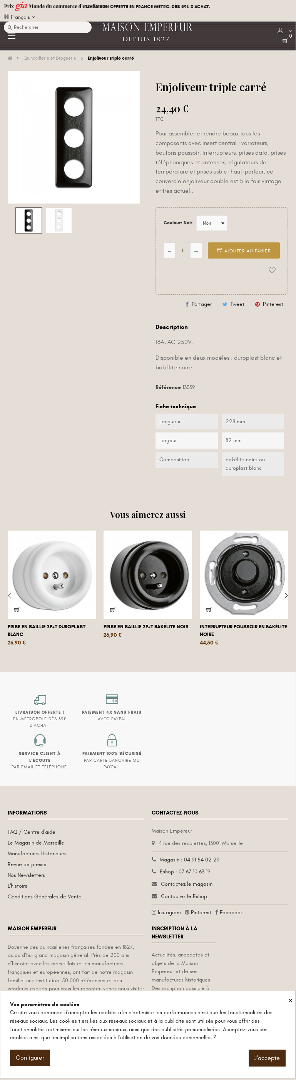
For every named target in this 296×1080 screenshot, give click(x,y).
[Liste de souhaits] (272, 270)
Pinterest (273, 304)
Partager (202, 304)
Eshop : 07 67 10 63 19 (185, 871)
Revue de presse (27, 864)
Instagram (169, 912)
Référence (168, 387)
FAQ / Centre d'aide (31, 832)
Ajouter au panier (247, 251)
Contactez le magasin (186, 884)
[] (17, 610)
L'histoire (18, 886)
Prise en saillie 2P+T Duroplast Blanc (46, 631)
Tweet (237, 304)
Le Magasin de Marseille (36, 843)
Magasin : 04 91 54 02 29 (189, 859)
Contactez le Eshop (184, 896)
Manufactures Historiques (37, 853)
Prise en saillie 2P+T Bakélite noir (146, 627)
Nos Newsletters (26, 875)
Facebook (231, 912)
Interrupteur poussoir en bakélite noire (243, 631)
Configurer (30, 1057)
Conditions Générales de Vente (45, 896)
